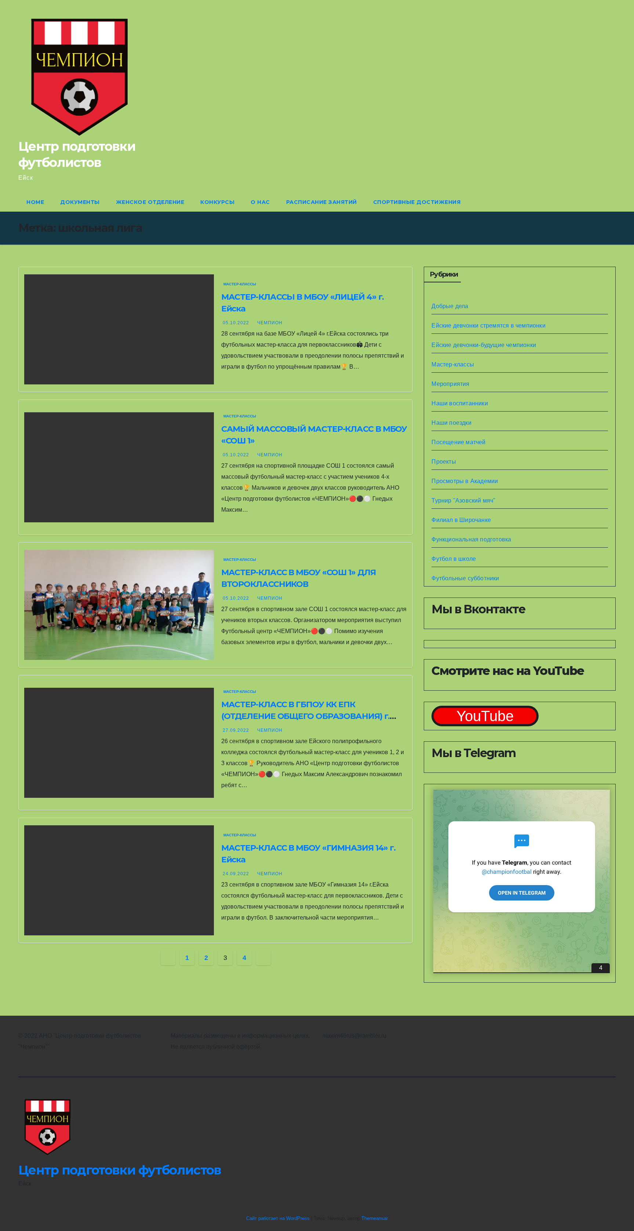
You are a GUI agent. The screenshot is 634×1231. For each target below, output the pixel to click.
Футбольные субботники (465, 578)
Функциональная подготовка (471, 539)
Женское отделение (150, 202)
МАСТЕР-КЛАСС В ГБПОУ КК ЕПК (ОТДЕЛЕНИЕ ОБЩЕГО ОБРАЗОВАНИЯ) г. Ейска (305, 716)
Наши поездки (451, 423)
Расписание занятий (321, 202)
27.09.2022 (237, 730)
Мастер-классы (239, 284)
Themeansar (374, 1218)
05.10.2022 (237, 322)
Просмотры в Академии (464, 481)
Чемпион (270, 322)
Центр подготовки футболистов (119, 1170)
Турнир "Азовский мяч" (463, 500)
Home (35, 202)
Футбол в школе (453, 559)
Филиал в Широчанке (461, 520)
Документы (80, 202)
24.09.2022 (237, 873)
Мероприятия (450, 384)
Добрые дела (449, 306)
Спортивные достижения (417, 202)
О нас (260, 202)
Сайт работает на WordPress (278, 1218)
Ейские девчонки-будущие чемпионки (483, 345)
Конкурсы (217, 202)
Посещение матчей (458, 442)
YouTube (485, 716)
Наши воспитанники (459, 403)
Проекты (443, 462)
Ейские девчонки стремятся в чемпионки (488, 325)
